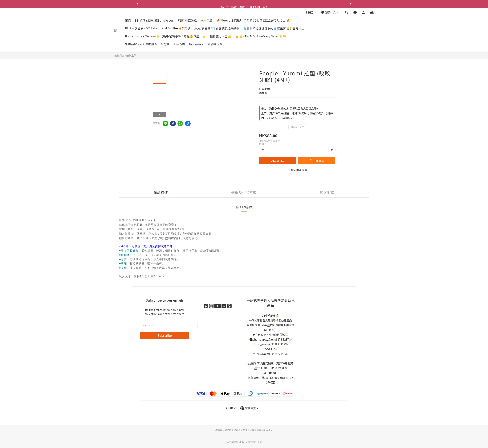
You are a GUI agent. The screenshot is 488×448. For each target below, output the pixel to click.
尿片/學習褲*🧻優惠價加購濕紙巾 (216, 28)
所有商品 (195, 44)
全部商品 (119, 55)
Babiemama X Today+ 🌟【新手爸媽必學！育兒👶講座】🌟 (165, 36)
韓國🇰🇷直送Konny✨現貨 (195, 20)
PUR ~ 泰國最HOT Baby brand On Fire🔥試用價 (158, 28)
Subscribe (164, 335)
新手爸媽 (179, 44)
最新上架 (131, 55)
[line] (165, 123)
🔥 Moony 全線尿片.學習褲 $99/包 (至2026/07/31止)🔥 (253, 20)
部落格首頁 (214, 44)
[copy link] (188, 123)
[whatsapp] (180, 123)
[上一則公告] (137, 4)
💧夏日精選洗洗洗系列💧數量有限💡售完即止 (273, 28)
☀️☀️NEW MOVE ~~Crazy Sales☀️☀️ (260, 36)
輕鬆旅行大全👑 (220, 36)
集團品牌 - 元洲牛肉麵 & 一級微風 (147, 44)
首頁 (128, 20)
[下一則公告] (350, 4)
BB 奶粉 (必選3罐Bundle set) (154, 20)
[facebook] (173, 123)
